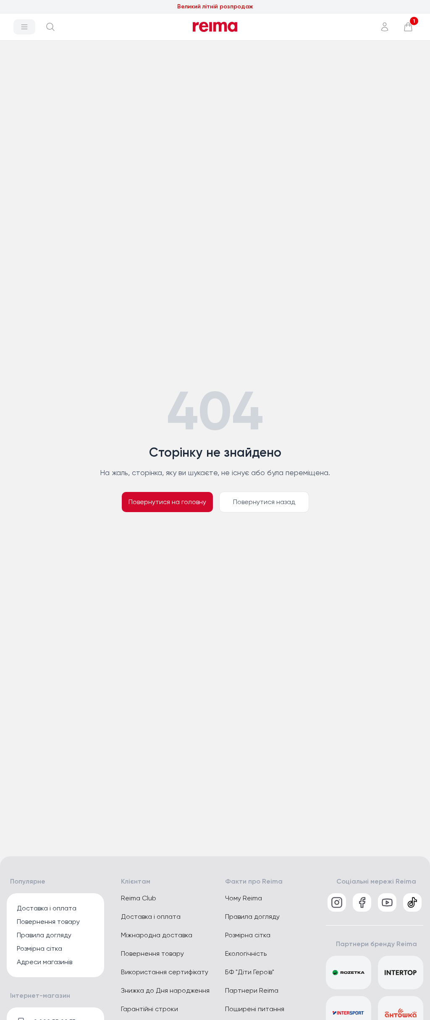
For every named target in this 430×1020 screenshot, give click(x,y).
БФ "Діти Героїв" (249, 972)
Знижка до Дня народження (165, 990)
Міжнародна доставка (156, 935)
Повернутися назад (264, 502)
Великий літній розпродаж (215, 6)
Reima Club (138, 898)
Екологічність (246, 953)
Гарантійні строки (149, 1009)
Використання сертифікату (164, 972)
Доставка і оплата (46, 908)
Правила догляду (44, 935)
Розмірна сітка (39, 948)
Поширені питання (254, 1009)
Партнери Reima (251, 990)
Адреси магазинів (44, 962)
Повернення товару (48, 922)
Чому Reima (243, 898)
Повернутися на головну (167, 502)
